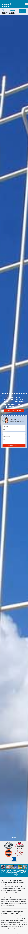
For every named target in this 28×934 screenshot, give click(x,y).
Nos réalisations (14, 410)
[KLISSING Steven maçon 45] (8, 11)
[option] (14, 467)
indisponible (5, 4)
